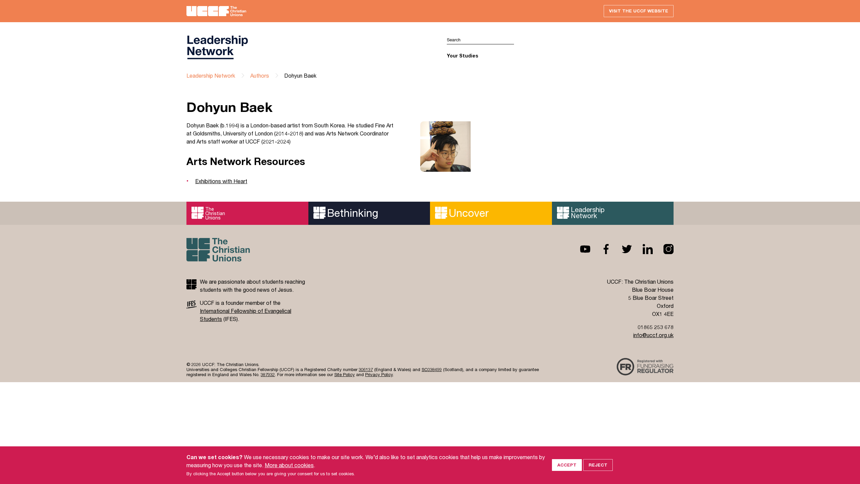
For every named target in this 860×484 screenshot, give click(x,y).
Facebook (600, 249)
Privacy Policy (379, 374)
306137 (366, 369)
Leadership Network (210, 75)
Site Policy (344, 374)
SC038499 (432, 369)
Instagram (663, 249)
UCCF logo (308, 47)
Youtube (579, 249)
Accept (566, 465)
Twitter (621, 249)
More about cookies (289, 465)
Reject (598, 465)
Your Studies (462, 55)
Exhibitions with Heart (221, 181)
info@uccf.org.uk (653, 335)
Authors (259, 75)
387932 (268, 374)
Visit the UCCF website (638, 10)
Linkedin (642, 249)
